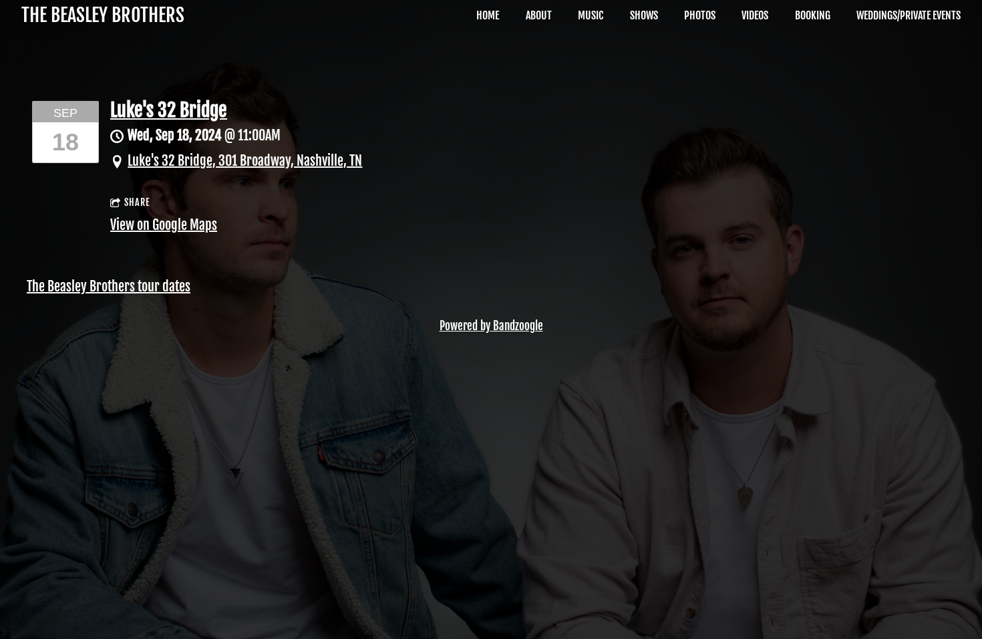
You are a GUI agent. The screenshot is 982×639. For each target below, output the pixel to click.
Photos (699, 15)
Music (590, 15)
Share (137, 202)
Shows (644, 15)
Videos (755, 15)
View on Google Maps (163, 225)
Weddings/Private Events (908, 15)
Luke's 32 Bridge (168, 110)
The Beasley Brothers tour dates (108, 286)
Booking (812, 15)
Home (487, 15)
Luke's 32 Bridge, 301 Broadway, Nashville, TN (245, 160)
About (539, 15)
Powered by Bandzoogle (491, 326)
